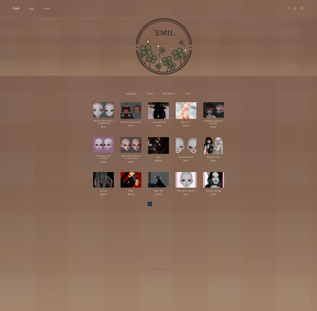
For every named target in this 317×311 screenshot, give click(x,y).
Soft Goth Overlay (213, 191)
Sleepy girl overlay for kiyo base (213, 122)
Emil (16, 8)
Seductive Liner (213, 157)
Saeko (131, 191)
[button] (147, 79)
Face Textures (169, 93)
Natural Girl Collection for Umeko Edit (131, 157)
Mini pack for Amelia (186, 191)
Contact (46, 8)
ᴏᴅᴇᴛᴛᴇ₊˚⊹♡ (186, 122)
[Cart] (302, 8)
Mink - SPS (158, 191)
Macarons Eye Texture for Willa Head (103, 122)
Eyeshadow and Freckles (103, 157)
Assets (188, 93)
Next (163, 204)
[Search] (289, 8)
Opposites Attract (186, 157)
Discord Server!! (158, 269)
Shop (31, 8)
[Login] (294, 8)
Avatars (150, 93)
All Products (131, 93)
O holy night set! (158, 122)
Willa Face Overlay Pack (131, 122)
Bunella (103, 191)
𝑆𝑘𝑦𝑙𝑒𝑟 (158, 157)
